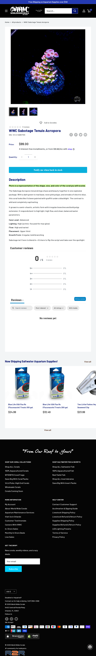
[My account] (84, 11)
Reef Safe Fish (58, 475)
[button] (48, 268)
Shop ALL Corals (12, 467)
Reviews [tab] (17, 300)
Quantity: (13, 157)
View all (88, 361)
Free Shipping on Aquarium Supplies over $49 (48, 2)
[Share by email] (85, 134)
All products (16, 22)
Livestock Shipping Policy (63, 512)
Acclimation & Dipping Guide (65, 508)
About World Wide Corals (16, 508)
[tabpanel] (48, 326)
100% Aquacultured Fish (63, 471)
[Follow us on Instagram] (11, 619)
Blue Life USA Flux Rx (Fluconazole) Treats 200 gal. (55, 405)
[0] (88, 10)
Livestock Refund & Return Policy (67, 516)
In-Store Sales (11, 529)
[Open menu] (6, 11)
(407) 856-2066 (33, 601)
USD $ (8, 591)
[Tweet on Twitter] (80, 134)
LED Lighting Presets (61, 529)
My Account (10, 504)
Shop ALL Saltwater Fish (63, 467)
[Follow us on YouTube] (16, 619)
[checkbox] (73, 308)
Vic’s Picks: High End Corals (17, 483)
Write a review (80, 299)
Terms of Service (60, 533)
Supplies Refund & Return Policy (66, 524)
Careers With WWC (13, 524)
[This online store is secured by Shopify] (33, 635)
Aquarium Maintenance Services (19, 512)
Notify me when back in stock (48, 170)
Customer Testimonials (15, 520)
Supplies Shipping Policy (63, 520)
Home (7, 22)
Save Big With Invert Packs (64, 483)
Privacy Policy (58, 537)
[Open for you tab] (90, 647)
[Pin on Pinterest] (76, 134)
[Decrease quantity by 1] (21, 157)
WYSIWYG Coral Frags (14, 475)
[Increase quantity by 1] (35, 157)
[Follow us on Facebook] (6, 619)
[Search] (75, 11)
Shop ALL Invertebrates (63, 479)
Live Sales (9, 537)
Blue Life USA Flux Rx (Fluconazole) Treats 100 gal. (20, 405)
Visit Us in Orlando (13, 516)
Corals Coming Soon (14, 491)
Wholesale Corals (12, 487)
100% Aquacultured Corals (16, 471)
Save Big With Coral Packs (16, 479)
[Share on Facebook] (71, 134)
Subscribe (13, 569)
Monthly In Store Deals (15, 533)
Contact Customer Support (64, 504)
